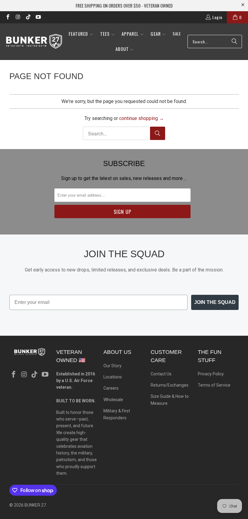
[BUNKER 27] (34, 41)
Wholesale (113, 399)
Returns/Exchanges (169, 385)
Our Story (112, 365)
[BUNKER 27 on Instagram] (18, 17)
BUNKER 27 (35, 505)
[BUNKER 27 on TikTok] (28, 17)
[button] (81, 34)
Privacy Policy (211, 373)
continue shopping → (141, 118)
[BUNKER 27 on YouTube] (38, 17)
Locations (112, 376)
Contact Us (161, 373)
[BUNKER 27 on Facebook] (8, 17)
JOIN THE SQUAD (215, 302)
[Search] (234, 41)
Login (217, 17)
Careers (111, 388)
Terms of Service (214, 385)
